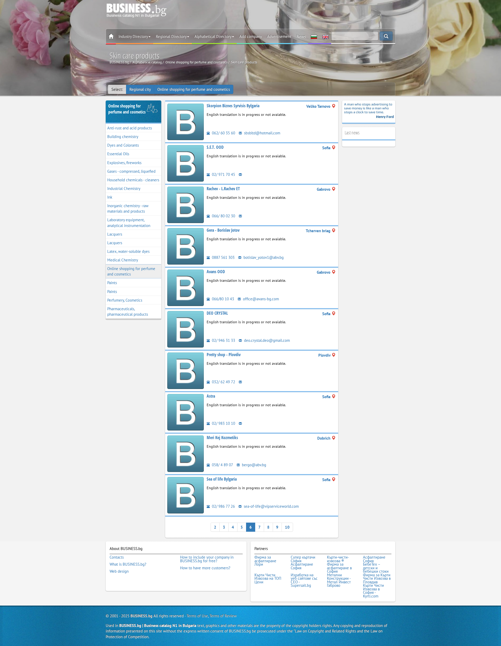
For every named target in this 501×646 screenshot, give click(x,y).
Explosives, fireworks (124, 162)
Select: (117, 89)
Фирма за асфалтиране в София (339, 568)
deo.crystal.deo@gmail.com (266, 340)
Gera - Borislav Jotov (223, 230)
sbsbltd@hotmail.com (261, 132)
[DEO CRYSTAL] (185, 328)
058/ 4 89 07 (222, 464)
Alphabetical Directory (212, 36)
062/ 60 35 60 (223, 132)
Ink (109, 197)
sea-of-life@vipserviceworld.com (271, 506)
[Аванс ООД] (185, 287)
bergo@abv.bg (253, 464)
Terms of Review (223, 615)
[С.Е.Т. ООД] (185, 162)
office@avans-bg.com (260, 298)
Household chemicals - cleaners (133, 179)
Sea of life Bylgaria (222, 479)
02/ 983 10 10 (223, 423)
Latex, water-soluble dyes (128, 251)
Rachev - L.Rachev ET (223, 189)
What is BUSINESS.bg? (128, 564)
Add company (250, 36)
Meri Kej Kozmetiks (222, 437)
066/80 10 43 (222, 298)
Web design (119, 571)
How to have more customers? (205, 568)
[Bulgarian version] (314, 36)
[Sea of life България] (185, 494)
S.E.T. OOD (215, 147)
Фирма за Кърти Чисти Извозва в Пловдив (377, 578)
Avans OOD (216, 271)
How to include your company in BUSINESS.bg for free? (207, 559)
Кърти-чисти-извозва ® (338, 559)
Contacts (117, 557)
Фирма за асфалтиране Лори (265, 560)
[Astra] (185, 411)
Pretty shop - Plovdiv (224, 354)
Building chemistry (122, 136)
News (301, 36)
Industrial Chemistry (123, 188)
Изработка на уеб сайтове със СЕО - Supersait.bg (304, 580)
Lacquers (114, 234)
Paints (112, 282)
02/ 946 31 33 (223, 340)
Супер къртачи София (303, 559)
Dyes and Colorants (123, 145)
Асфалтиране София (374, 559)
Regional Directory (171, 36)
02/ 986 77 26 (223, 506)
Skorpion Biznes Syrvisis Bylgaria (233, 106)
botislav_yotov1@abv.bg (263, 257)
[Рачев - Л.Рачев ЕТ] (185, 204)
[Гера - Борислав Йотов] (185, 245)
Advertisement (279, 36)
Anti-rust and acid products (129, 127)
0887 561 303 (223, 257)
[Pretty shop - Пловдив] (185, 370)
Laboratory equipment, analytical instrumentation (128, 222)
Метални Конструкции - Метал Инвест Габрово (339, 580)
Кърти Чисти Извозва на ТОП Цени (267, 578)
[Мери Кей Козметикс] (185, 453)
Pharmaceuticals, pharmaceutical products (127, 311)
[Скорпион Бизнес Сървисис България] (185, 121)
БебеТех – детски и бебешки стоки (376, 568)
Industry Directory (133, 36)
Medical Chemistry (122, 260)
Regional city (140, 89)
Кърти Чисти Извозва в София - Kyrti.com (373, 591)
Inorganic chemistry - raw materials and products (127, 208)
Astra (211, 396)
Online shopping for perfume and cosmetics (193, 89)
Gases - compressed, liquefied (131, 171)
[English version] (325, 36)
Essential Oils (118, 153)
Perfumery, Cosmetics (124, 300)
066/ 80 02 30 (223, 215)
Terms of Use (197, 615)
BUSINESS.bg (141, 615)
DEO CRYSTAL (217, 313)
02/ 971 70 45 (223, 174)
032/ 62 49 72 (223, 381)
